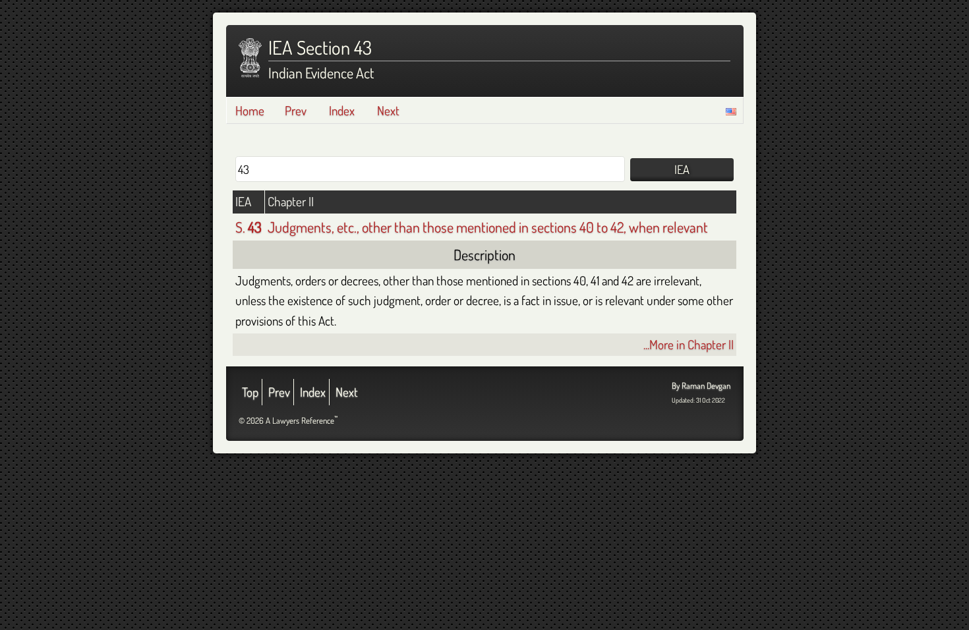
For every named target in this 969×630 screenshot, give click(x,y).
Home (249, 110)
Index (342, 110)
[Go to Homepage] (250, 58)
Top (250, 392)
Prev (296, 110)
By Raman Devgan (701, 385)
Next (388, 110)
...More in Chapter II (688, 344)
